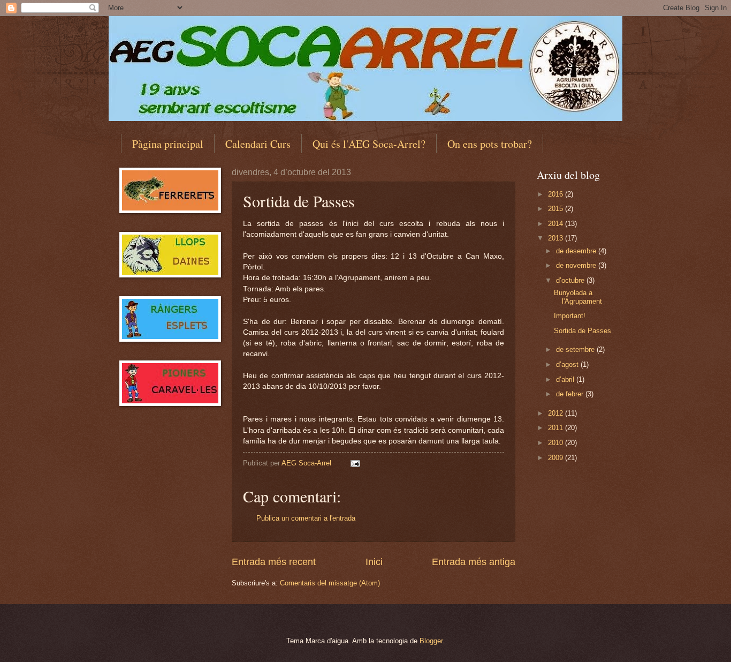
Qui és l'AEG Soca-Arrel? (369, 144)
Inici (374, 561)
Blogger (431, 641)
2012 (556, 413)
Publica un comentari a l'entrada (305, 518)
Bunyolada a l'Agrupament (578, 297)
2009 (556, 458)
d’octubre (571, 280)
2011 (556, 428)
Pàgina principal (167, 144)
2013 (556, 238)
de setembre (576, 349)
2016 (556, 194)
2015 (556, 209)
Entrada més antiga (473, 561)
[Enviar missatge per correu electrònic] (354, 463)
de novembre (577, 265)
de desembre (577, 251)
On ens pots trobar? (489, 144)
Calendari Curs (258, 144)
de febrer (570, 394)
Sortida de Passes (582, 331)
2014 (556, 224)
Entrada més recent (274, 561)
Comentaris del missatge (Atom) (330, 583)
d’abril (566, 379)
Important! (569, 316)
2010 (556, 443)
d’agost (568, 364)
